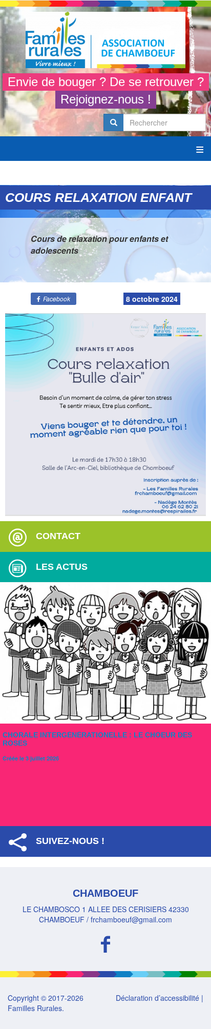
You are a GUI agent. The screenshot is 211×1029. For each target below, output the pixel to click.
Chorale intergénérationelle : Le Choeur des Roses (97, 739)
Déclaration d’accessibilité (157, 998)
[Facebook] (105, 943)
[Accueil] (105, 40)
